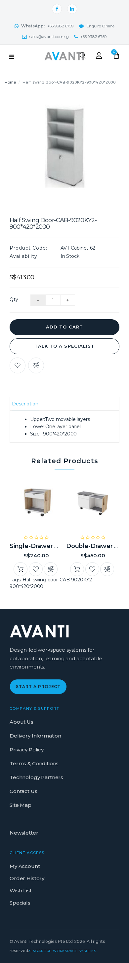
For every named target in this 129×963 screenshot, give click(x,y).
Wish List (21, 890)
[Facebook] (57, 9)
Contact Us (23, 791)
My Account (25, 866)
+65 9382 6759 (47, 25)
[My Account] (99, 57)
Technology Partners (36, 777)
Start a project (38, 686)
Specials (20, 903)
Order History (27, 878)
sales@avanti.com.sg (49, 36)
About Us (21, 722)
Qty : (15, 299)
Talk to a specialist (64, 346)
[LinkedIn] (72, 9)
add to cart (64, 326)
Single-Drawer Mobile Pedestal (57, 546)
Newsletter (24, 833)
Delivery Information (35, 736)
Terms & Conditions (34, 763)
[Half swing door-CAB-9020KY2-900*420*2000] (64, 151)
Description (25, 404)
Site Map (20, 805)
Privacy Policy (27, 749)
